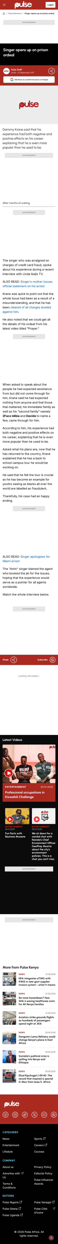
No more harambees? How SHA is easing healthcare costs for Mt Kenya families (37, 1001)
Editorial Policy (43, 1173)
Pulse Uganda (11, 1215)
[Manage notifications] (51, 1237)
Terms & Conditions (9, 1185)
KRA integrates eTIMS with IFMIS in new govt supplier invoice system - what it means (37, 981)
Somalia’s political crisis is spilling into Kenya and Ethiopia (34, 1059)
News (22, 974)
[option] (17, 836)
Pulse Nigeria (11, 1202)
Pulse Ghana (10, 1208)
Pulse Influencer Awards (43, 1181)
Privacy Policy (42, 1167)
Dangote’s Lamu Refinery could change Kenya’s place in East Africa (37, 1040)
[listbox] (30, 835)
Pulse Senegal (42, 1202)
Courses (39, 1151)
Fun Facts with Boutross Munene (15, 835)
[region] (29, 835)
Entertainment (14, 13)
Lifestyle (8, 1151)
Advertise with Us (11, 1175)
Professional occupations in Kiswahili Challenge (24, 794)
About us (8, 1167)
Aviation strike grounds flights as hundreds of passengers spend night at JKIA (36, 1020)
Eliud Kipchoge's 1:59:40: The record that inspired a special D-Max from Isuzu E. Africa (36, 1078)
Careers (39, 1145)
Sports (38, 1138)
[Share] (51, 71)
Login (50, 4)
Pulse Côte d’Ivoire (40, 1210)
